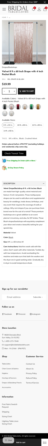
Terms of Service (32, 383)
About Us (29, 369)
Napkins (5, 373)
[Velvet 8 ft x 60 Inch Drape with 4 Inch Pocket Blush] (24, 42)
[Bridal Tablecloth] (19, 9)
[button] (4, 41)
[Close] (44, 442)
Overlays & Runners (9, 378)
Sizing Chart (7, 416)
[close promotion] (45, 2)
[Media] (41, 24)
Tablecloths (6, 364)
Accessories (6, 387)
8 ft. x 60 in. (13, 138)
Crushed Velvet (31, 138)
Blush (21, 138)
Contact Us (30, 364)
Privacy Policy (31, 373)
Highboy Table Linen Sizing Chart (10, 422)
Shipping (5, 412)
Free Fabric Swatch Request (9, 405)
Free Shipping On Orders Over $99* (22, 2)
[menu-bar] (5, 9)
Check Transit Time (14, 153)
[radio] (5, 107)
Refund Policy (31, 378)
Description (9, 183)
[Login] (39, 9)
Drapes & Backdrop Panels (12, 383)
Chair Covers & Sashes (10, 369)
